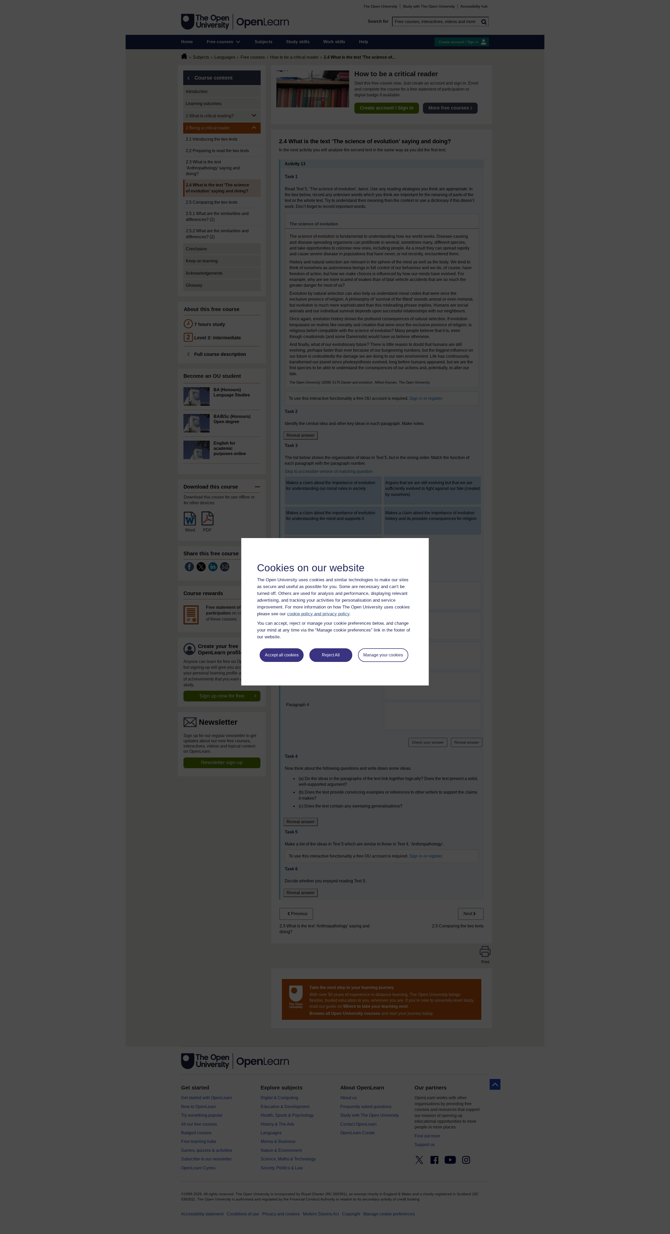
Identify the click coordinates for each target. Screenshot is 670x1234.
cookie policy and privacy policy (318, 613)
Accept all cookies (282, 655)
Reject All (331, 655)
